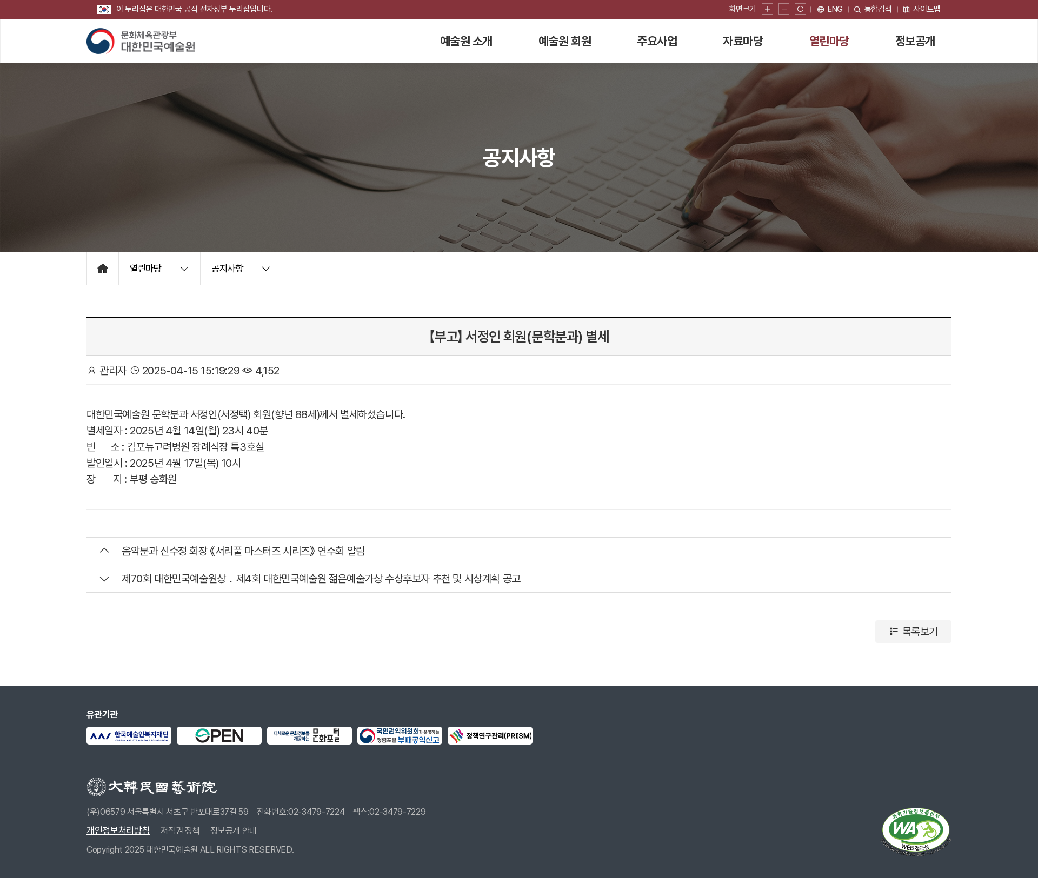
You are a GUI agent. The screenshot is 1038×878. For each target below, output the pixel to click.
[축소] (784, 9)
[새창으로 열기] (128, 736)
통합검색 (878, 9)
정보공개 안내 (233, 831)
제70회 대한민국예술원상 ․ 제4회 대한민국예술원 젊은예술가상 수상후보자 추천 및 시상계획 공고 (321, 578)
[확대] (767, 9)
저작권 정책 (180, 831)
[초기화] (800, 9)
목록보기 (919, 631)
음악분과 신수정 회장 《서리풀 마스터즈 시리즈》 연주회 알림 (243, 551)
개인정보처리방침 (118, 830)
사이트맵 (927, 9)
